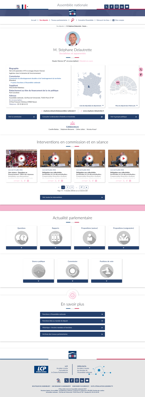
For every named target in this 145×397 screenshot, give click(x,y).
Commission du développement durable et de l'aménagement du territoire (35, 78)
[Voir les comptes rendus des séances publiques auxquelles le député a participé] (38, 271)
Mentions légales (45, 390)
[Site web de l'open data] (92, 369)
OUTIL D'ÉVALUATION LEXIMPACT (101, 386)
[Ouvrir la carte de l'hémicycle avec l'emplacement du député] (123, 86)
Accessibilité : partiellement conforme (61, 390)
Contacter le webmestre (80, 390)
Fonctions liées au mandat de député (72, 321)
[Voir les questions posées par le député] (21, 237)
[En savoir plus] (89, 237)
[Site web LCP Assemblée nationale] (52, 369)
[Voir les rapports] (55, 237)
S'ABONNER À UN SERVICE (80, 386)
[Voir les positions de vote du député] (106, 271)
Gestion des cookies (98, 390)
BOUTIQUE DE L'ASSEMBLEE (40, 386)
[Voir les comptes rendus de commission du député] (72, 271)
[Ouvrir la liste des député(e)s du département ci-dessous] (89, 86)
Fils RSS (90, 390)
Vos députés (60, 26)
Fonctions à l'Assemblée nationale (72, 314)
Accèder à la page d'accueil (72, 12)
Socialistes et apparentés (72, 53)
